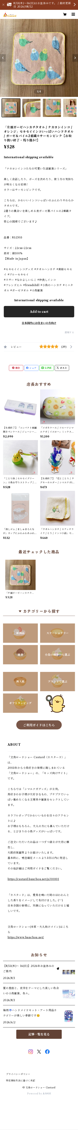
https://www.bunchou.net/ (26, 937)
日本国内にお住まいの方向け (39, 323)
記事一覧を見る (39, 1034)
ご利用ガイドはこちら (39, 725)
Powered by (35, 1093)
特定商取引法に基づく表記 (20, 1080)
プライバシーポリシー (18, 1074)
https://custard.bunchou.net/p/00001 (33, 879)
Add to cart (39, 312)
